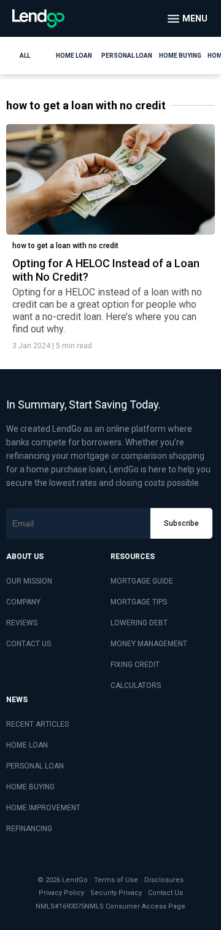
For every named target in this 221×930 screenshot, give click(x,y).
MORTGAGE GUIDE (141, 581)
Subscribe (181, 523)
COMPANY (23, 602)
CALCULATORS (135, 685)
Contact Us (165, 893)
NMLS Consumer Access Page (135, 906)
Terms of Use (116, 880)
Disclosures (164, 880)
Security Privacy (116, 893)
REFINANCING (29, 828)
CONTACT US (28, 643)
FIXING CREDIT (135, 664)
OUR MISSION (29, 581)
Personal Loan (126, 55)
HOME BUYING (30, 787)
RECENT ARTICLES (37, 724)
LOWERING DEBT (139, 623)
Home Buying (180, 55)
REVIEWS (21, 623)
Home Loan (74, 55)
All (25, 55)
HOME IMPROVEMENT (43, 807)
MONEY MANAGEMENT (148, 643)
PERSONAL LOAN (35, 766)
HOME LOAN (27, 745)
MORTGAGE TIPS (138, 602)
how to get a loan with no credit (65, 245)
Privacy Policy (61, 893)
